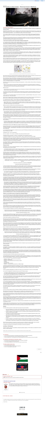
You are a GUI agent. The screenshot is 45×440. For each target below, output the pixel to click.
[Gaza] (22, 361)
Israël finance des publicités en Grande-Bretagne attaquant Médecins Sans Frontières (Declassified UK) (19, 335)
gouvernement (9, 293)
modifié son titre (24, 228)
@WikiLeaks (38, 210)
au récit (15, 60)
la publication (17, 51)
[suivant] (22, 4)
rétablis (32, 303)
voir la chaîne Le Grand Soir (22, 371)
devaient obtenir (34, 250)
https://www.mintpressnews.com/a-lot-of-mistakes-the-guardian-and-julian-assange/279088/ (18, 330)
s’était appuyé (11, 269)
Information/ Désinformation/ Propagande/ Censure (12, 339)
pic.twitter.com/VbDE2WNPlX (27, 162)
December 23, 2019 (27, 164)
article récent (6, 124)
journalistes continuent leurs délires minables (20, 327)
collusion (25, 202)
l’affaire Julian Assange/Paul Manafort (34, 34)
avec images (23, 409)
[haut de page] (40, 352)
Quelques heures (5, 228)
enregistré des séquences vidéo (29, 125)
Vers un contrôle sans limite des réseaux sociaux (13, 341)
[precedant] (21, 4)
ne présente (24, 289)
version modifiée (22, 236)
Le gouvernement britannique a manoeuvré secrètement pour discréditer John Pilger (17, 336)
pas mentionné (21, 240)
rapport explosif (19, 42)
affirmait (26, 235)
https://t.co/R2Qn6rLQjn (37, 232)
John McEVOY (6, 334)
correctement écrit (35, 297)
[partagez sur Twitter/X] (21, 407)
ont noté (39, 61)
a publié (17, 195)
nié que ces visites (31, 215)
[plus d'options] (24, 407)
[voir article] (6, 390)
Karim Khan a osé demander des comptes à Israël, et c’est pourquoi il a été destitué (17, 340)
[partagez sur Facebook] (20, 407)
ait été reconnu (8, 58)
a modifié (26, 156)
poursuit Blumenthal (23, 180)
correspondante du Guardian (21, 45)
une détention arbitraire (9, 80)
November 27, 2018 (27, 212)
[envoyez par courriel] (22, 407)
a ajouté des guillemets (15, 230)
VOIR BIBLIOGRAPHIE (22, 392)
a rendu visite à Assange (34, 99)
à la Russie (39, 118)
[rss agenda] (7, 374)
